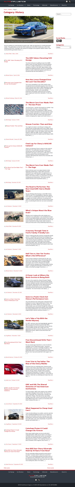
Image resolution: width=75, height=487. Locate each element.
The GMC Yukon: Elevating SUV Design (39, 59)
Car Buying (11, 5)
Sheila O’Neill (9, 53)
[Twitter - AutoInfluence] (70, 1)
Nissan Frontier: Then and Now (39, 124)
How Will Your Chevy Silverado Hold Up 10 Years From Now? (39, 449)
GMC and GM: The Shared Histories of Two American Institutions (37, 386)
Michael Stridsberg (10, 98)
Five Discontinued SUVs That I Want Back (38, 341)
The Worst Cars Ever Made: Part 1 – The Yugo (39, 166)
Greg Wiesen (8, 335)
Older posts (7, 468)
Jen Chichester (9, 206)
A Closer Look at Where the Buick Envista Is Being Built (38, 276)
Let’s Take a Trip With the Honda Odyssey (37, 319)
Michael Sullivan (9, 75)
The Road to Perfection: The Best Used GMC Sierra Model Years (38, 189)
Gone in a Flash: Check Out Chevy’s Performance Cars (37, 298)
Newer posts (50, 468)
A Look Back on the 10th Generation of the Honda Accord (27, 41)
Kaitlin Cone (8, 380)
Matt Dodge (8, 119)
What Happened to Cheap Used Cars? (39, 409)
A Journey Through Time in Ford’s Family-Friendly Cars (37, 232)
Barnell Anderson (9, 357)
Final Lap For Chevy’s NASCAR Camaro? (39, 144)
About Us (64, 5)
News (28, 5)
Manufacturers (54, 5)
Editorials (44, 5)
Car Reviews (20, 5)
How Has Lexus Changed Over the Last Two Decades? (38, 80)
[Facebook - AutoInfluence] (67, 1)
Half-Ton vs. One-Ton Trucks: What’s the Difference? (38, 254)
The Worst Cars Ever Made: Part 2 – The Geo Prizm (39, 103)
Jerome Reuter (9, 403)
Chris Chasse (8, 444)
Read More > (50, 53)
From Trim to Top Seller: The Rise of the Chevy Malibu (38, 362)
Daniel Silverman (9, 464)
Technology (36, 5)
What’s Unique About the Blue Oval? (39, 211)
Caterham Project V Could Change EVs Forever (37, 429)
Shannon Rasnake (9, 139)
